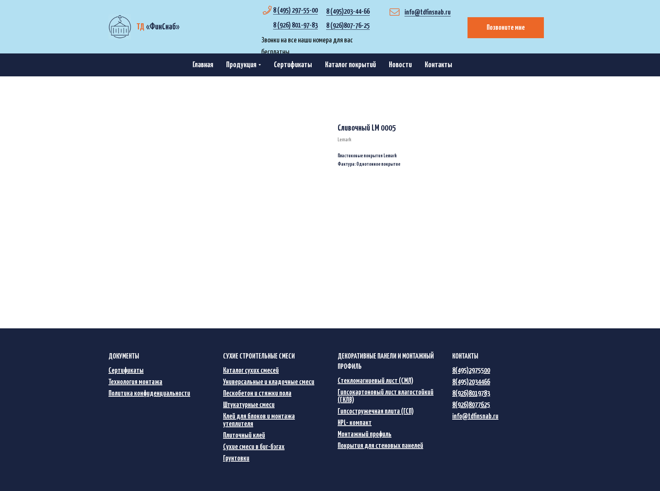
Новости (400, 65)
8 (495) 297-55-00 (295, 10)
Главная (202, 65)
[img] (119, 26)
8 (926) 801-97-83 (295, 25)
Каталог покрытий (350, 65)
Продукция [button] (241, 65)
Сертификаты (293, 65)
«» (158, 27)
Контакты (438, 65)
